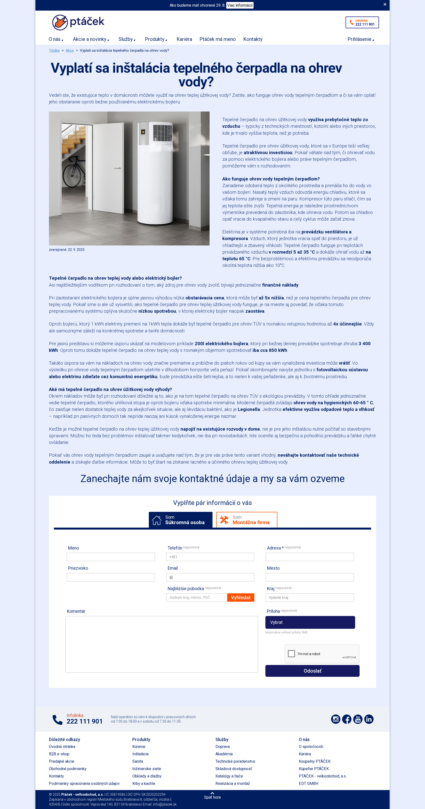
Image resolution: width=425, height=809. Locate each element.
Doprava (222, 746)
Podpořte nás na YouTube (358, 719)
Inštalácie (140, 754)
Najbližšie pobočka (194, 588)
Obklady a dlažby (147, 776)
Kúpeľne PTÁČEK (314, 768)
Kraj (279, 588)
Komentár (76, 611)
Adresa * (284, 547)
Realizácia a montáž (232, 783)
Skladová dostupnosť (233, 768)
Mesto (273, 568)
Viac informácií (240, 5)
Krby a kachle (143, 783)
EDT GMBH (309, 783)
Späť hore (212, 797)
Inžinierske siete (146, 768)
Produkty (154, 39)
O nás (55, 39)
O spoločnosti (311, 746)
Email (173, 568)
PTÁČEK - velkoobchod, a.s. (323, 776)
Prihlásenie (359, 39)
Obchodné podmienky (68, 768)
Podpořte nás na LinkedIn (369, 719)
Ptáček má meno (217, 39)
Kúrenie (138, 746)
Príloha (282, 611)
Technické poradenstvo (235, 761)
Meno (73, 548)
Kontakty (252, 39)
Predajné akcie (61, 761)
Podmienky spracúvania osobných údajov (84, 783)
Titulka (54, 50)
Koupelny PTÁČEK (315, 761)
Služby (126, 39)
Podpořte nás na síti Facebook (346, 719)
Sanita (137, 761)
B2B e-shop (59, 754)
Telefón (183, 547)
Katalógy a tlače (229, 776)
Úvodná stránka (62, 746)
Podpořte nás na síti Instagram (335, 719)
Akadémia (224, 754)
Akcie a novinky (89, 39)
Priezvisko (78, 568)
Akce (70, 50)
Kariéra (184, 39)
